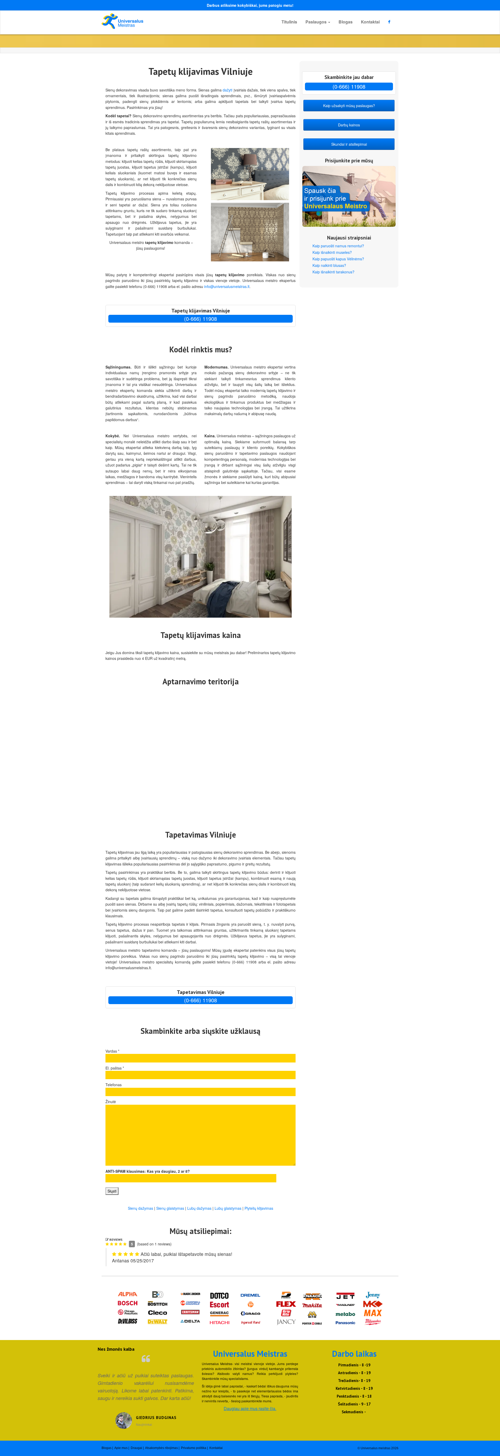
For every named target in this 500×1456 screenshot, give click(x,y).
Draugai (136, 1448)
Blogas (346, 22)
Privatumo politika (193, 1448)
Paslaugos (316, 22)
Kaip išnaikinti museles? (332, 252)
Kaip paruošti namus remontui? (338, 245)
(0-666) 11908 (200, 318)
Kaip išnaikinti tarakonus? (333, 271)
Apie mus (121, 1448)
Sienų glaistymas (170, 1208)
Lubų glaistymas (228, 1208)
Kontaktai (370, 22)
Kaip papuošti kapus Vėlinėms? (338, 258)
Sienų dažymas (140, 1208)
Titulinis (289, 22)
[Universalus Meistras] (148, 21)
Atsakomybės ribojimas (161, 1448)
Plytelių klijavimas (259, 1208)
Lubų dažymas (199, 1208)
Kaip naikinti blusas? (329, 265)
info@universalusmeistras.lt (226, 286)
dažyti (227, 90)
